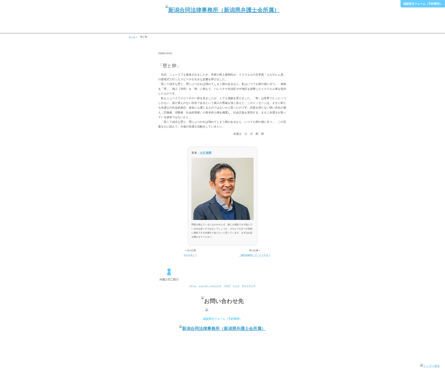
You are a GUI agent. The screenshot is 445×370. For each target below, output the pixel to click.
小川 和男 (206, 152)
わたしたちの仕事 (195, 26)
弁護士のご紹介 (168, 26)
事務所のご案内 (142, 26)
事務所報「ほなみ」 (276, 26)
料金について (249, 26)
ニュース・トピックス (171, 58)
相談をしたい (222, 26)
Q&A (303, 26)
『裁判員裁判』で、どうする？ (254, 255)
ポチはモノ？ (190, 255)
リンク (236, 286)
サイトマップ (248, 286)
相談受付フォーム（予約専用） (422, 3)
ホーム (132, 37)
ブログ (191, 58)
